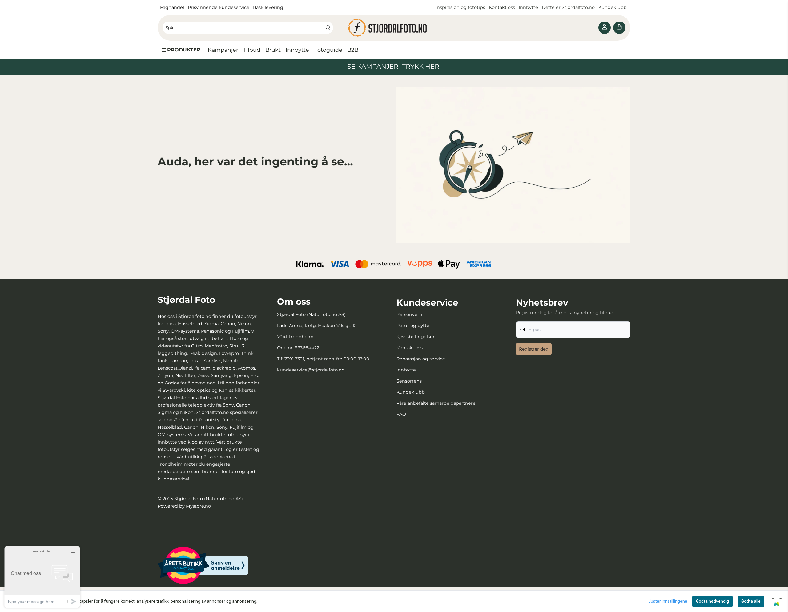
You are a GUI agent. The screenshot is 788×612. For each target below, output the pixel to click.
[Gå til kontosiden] (604, 28)
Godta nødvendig (712, 601)
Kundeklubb (613, 7)
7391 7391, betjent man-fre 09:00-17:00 (326, 359)
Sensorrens (409, 381)
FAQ (401, 414)
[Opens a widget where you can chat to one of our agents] (42, 577)
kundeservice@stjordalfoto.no (310, 370)
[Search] (328, 27)
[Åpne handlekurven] (619, 28)
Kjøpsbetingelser (415, 336)
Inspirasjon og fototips (460, 7)
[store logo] (394, 27)
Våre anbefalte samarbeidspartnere (436, 403)
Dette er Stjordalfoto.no (569, 7)
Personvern (409, 314)
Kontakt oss (502, 7)
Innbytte (529, 7)
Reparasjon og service (420, 359)
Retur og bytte (412, 325)
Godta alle (751, 601)
